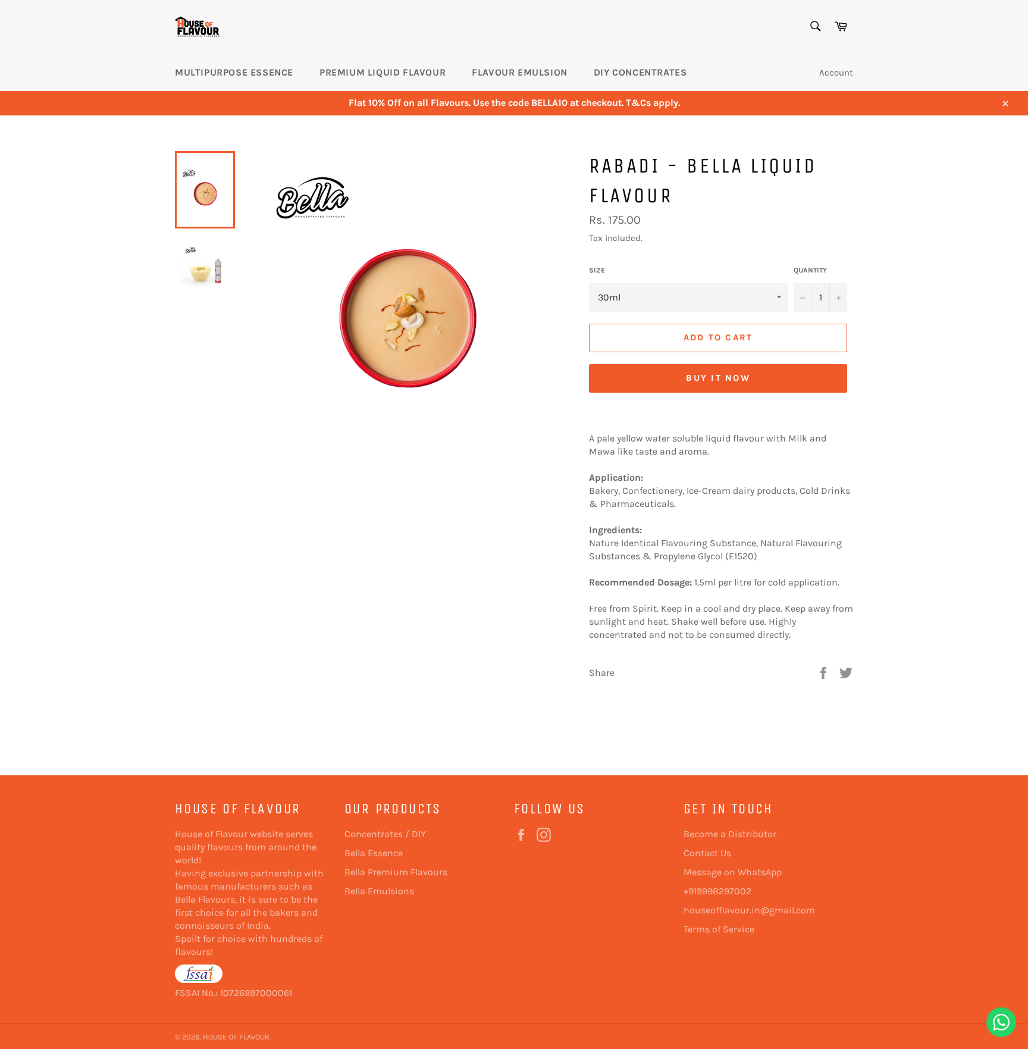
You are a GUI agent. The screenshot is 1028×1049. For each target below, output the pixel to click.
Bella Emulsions (379, 891)
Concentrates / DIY (385, 834)
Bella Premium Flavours (395, 872)
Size (597, 270)
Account (836, 72)
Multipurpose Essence (234, 72)
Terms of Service (719, 929)
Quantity (810, 270)
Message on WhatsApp (733, 872)
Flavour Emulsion (520, 72)
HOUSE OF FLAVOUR (236, 1036)
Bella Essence (373, 853)
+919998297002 (717, 891)
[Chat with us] (1001, 1022)
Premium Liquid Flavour (382, 72)
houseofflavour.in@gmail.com (749, 910)
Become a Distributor (730, 834)
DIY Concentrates (640, 72)
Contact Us (707, 853)
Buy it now (718, 377)
